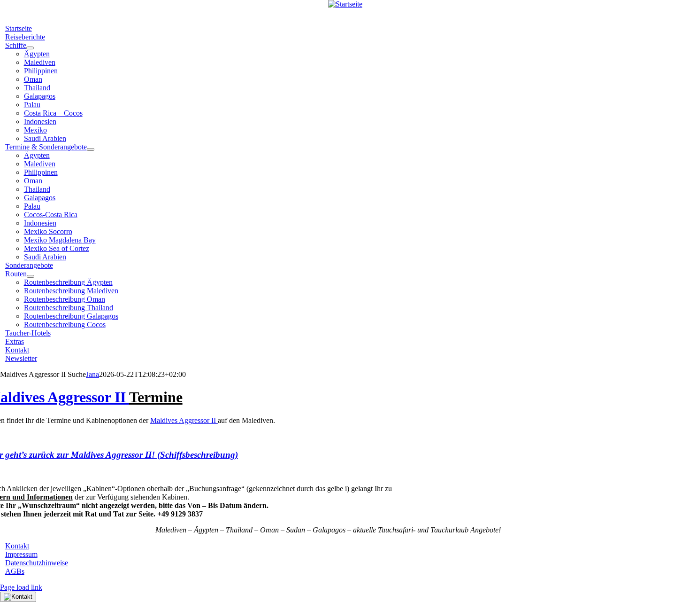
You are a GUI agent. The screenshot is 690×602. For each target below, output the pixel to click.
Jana (92, 374)
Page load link (21, 587)
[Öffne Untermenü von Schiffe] (30, 48)
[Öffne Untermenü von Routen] (30, 276)
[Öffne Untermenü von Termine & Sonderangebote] (90, 149)
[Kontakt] (18, 597)
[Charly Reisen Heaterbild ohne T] (345, 4)
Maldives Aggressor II (184, 420)
